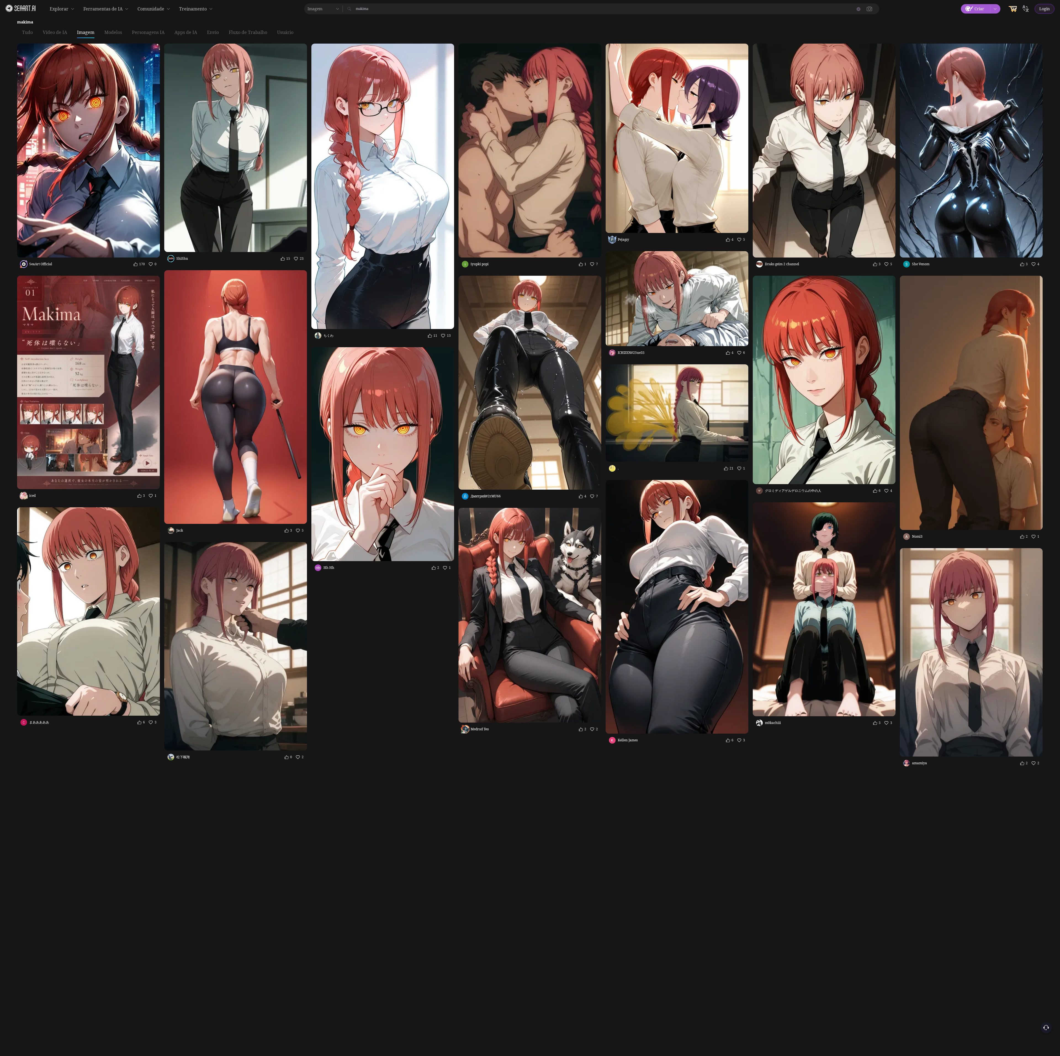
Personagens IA (148, 32)
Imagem (85, 32)
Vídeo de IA (55, 32)
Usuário (285, 32)
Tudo (27, 32)
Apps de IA (185, 32)
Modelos (113, 32)
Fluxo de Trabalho (248, 32)
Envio (213, 32)
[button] (869, 9)
